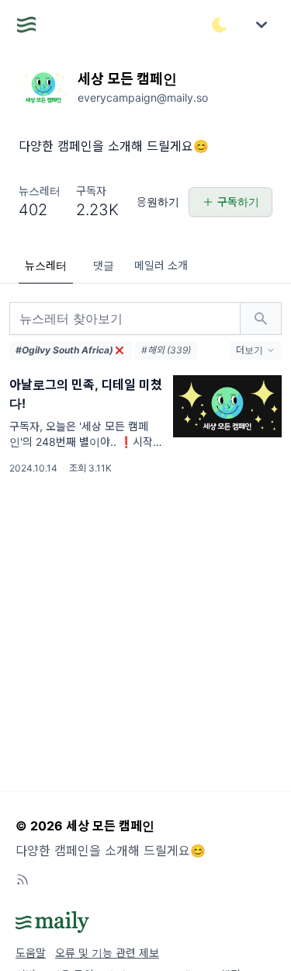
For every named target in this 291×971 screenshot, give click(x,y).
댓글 (103, 265)
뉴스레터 (46, 265)
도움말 (31, 952)
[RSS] (22, 879)
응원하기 (158, 201)
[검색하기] (261, 318)
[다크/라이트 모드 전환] (219, 25)
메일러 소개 (161, 265)
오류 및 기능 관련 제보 (107, 952)
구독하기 (238, 201)
